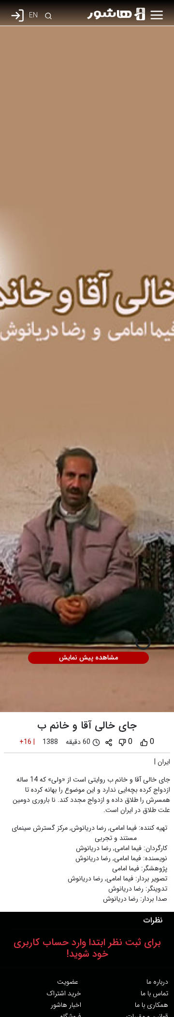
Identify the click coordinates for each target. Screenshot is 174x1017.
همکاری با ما (151, 1005)
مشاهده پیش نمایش (88, 657)
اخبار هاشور (66, 1005)
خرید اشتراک (63, 993)
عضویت (67, 981)
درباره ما (157, 981)
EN (33, 16)
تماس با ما (154, 993)
